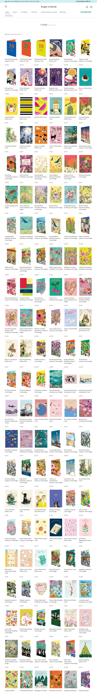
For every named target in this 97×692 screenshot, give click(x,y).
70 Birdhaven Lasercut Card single (85, 360)
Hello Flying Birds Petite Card (69, 630)
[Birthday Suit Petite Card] (56, 408)
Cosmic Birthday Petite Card (39, 89)
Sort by (7, 34)
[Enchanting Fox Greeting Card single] (41, 439)
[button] (91, 7)
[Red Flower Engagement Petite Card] (85, 527)
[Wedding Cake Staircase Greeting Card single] (85, 618)
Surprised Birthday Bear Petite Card (85, 329)
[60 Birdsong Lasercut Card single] (41, 256)
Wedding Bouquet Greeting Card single (70, 206)
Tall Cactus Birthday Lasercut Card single (70, 237)
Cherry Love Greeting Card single (55, 299)
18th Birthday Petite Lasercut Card (40, 60)
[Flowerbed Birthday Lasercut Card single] (56, 348)
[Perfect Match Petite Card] (56, 527)
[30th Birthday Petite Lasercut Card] (11, 48)
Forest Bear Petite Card (84, 480)
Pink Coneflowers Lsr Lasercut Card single (11, 299)
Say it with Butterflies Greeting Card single (11, 631)
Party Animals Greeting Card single (26, 176)
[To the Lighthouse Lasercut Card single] (56, 439)
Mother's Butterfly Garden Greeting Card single (84, 300)
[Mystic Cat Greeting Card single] (70, 135)
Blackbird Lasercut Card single (11, 601)
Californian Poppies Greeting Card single (85, 268)
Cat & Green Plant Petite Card (40, 570)
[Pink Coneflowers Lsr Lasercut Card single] (11, 287)
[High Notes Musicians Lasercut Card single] (26, 468)
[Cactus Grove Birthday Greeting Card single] (70, 164)
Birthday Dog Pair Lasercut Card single (26, 661)
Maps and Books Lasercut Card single (85, 237)
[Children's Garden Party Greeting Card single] (11, 649)
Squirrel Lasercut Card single (54, 570)
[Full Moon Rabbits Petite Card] (26, 135)
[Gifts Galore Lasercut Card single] (70, 439)
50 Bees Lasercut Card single (39, 630)
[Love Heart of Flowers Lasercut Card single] (41, 287)
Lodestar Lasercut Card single (69, 510)
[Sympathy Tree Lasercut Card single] (70, 468)
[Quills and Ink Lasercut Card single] (11, 256)
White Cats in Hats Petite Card (26, 570)
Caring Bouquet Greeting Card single (85, 601)
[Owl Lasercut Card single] (70, 558)
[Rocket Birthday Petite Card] (56, 48)
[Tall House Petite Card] (56, 106)
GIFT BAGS (34, 12)
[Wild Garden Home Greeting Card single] (56, 256)
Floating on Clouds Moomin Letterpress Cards (26, 421)
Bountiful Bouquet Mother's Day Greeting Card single (11, 330)
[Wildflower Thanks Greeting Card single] (70, 256)
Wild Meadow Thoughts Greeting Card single (40, 207)
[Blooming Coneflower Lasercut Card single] (11, 164)
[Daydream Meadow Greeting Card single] (70, 679)
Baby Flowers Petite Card (40, 539)
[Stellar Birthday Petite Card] (26, 77)
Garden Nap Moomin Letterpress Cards (70, 391)
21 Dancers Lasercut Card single (40, 391)
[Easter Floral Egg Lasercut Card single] (11, 527)
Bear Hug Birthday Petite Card (25, 360)
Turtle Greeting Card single (11, 206)
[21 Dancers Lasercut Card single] (41, 379)
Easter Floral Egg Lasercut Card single (11, 539)
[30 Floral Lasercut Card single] (26, 379)
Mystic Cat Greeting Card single (70, 147)
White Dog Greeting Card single (26, 630)
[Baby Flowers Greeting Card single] (56, 194)
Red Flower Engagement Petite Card (85, 540)
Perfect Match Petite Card (55, 539)
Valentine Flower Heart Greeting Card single (70, 300)
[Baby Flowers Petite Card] (41, 527)
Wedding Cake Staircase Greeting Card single (85, 631)
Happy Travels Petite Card (70, 329)
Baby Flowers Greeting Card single (55, 206)
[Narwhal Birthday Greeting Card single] (56, 379)
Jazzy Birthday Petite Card (9, 118)
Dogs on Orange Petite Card (39, 147)
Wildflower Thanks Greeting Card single (70, 268)
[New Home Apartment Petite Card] (11, 558)
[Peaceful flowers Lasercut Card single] (85, 439)
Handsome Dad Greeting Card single (26, 299)
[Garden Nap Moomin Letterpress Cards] (70, 379)
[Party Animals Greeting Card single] (26, 164)
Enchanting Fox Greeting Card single (41, 451)
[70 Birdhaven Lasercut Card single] (85, 348)
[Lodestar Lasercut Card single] (70, 498)
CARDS (7, 12)
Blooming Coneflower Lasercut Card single (11, 177)
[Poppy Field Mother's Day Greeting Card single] (26, 317)
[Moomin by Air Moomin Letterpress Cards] (11, 408)
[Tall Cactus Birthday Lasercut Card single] (70, 225)
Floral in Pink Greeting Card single (85, 420)
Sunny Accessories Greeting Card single (26, 451)
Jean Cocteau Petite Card (41, 420)
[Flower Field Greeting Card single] (56, 589)
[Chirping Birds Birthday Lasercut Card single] (11, 225)
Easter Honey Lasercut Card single (85, 510)
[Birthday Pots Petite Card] (56, 679)
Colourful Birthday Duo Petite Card (40, 510)
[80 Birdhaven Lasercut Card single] (70, 48)
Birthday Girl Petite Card (70, 601)
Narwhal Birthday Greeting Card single (55, 391)
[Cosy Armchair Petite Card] (11, 498)
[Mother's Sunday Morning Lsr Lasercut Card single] (41, 317)
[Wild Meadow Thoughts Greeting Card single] (41, 194)
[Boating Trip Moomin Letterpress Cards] (85, 379)
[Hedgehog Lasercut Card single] (85, 558)
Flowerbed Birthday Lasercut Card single (55, 360)
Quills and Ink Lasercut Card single (11, 268)
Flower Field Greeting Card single (56, 601)
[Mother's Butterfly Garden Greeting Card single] (85, 287)
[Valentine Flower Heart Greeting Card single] (70, 287)
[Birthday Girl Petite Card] (70, 589)
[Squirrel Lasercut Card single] (56, 558)
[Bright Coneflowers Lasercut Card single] (41, 468)
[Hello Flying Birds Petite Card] (70, 618)
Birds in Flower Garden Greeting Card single (84, 207)
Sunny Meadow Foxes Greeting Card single (26, 207)
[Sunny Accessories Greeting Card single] (26, 439)
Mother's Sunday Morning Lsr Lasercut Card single (41, 330)
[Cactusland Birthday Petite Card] (26, 679)
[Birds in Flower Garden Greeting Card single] (85, 194)
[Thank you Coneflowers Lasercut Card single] (56, 468)
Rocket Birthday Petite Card (54, 60)
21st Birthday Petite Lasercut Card (26, 60)
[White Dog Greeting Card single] (26, 618)
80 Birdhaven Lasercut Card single (70, 60)
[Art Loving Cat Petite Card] (70, 408)
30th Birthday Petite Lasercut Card (11, 60)
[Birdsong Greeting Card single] (85, 164)
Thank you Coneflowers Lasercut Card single (55, 480)
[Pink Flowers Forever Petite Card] (70, 527)
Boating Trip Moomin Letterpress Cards (85, 391)
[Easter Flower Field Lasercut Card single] (26, 527)
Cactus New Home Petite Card (70, 118)
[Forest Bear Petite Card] (85, 468)
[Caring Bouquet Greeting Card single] (85, 589)
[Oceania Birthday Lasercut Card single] (41, 225)
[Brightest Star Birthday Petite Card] (56, 77)
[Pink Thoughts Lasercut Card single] (56, 649)
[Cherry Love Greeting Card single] (56, 287)
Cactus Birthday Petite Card (84, 118)
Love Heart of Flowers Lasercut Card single (39, 300)
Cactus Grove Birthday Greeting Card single (69, 177)
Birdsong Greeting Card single (84, 176)
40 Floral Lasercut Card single (10, 391)
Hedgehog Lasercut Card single (85, 570)
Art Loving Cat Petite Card (70, 420)
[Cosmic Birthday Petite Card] (41, 77)
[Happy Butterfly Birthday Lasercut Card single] (70, 348)
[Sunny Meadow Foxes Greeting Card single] (26, 194)
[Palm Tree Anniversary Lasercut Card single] (70, 649)
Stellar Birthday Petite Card (24, 89)
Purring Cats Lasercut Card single (11, 89)
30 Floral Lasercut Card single (25, 391)
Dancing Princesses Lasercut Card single (85, 147)
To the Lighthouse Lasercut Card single (55, 451)
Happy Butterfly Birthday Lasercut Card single (69, 361)
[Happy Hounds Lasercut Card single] (85, 48)
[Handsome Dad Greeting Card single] (26, 287)
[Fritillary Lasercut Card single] (41, 348)
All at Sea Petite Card (25, 510)
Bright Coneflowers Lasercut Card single (41, 480)
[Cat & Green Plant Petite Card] (41, 558)
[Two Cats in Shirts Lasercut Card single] (41, 649)
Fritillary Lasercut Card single (39, 360)
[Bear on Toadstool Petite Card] (11, 348)
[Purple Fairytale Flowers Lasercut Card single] (85, 679)
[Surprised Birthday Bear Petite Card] (85, 317)
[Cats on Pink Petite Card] (56, 135)
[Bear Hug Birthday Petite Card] (26, 348)
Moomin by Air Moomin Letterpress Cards (11, 421)
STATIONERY (24, 12)
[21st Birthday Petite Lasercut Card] (26, 48)
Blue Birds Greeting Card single (11, 451)
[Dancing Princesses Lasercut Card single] (85, 135)
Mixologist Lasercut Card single (55, 630)
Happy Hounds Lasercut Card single (85, 60)
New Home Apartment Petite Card (10, 571)
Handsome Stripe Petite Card (25, 118)
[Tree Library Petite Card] (11, 135)
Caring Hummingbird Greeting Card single (26, 237)
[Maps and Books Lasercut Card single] (85, 225)
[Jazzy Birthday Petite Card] (11, 106)
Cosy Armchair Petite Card (9, 510)
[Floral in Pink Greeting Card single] (85, 408)
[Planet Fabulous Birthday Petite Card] (70, 77)
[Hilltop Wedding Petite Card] (85, 649)
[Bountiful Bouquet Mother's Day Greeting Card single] (11, 317)
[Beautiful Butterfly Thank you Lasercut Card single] (26, 256)
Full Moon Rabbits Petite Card (25, 147)
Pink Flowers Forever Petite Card (70, 539)
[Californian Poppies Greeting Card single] (85, 256)
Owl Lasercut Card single (70, 570)
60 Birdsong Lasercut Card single (41, 268)
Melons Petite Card (40, 117)
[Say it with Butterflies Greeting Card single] (11, 618)
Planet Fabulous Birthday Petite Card (70, 89)
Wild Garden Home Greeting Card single (55, 268)
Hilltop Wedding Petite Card (84, 661)
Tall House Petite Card (54, 118)
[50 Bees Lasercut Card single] (41, 618)
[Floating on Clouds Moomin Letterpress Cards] (26, 408)
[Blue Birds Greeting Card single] (11, 439)
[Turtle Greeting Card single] (11, 194)
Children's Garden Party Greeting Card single (11, 661)
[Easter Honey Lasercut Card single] (85, 498)
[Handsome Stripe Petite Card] (26, 106)
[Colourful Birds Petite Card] (11, 679)
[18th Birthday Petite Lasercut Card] (41, 48)
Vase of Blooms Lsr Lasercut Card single (55, 330)
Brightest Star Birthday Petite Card (55, 89)
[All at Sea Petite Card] (26, 498)
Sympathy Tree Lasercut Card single (70, 480)
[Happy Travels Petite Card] (70, 317)
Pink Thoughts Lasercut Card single (55, 661)
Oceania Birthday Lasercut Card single (41, 237)
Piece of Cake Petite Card (85, 89)
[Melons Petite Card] (41, 106)
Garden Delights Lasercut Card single (11, 480)
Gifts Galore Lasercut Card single (70, 451)
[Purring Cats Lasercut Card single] (11, 77)
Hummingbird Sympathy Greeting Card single (40, 177)
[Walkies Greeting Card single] (56, 498)
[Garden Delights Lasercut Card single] (11, 468)
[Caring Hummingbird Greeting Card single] (26, 225)
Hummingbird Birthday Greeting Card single (54, 177)
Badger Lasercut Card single (25, 601)
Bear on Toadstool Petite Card (11, 360)
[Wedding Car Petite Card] (41, 679)
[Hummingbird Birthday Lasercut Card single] (56, 225)
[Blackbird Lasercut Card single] (11, 589)
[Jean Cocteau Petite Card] (41, 408)
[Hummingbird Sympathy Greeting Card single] (41, 164)
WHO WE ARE (8, 16)
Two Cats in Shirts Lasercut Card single (41, 661)
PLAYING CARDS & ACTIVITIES (49, 12)
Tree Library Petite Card (10, 147)
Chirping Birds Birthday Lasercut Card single (10, 238)
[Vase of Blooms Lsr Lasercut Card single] (56, 317)
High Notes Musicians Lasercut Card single (26, 480)
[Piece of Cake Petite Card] (85, 77)
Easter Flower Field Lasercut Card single (26, 539)
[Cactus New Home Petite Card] (70, 106)
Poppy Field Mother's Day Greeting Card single (26, 330)
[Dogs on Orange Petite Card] (41, 135)
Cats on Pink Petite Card (55, 147)
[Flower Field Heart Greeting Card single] (41, 589)
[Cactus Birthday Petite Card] (85, 106)
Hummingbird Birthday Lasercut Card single (54, 238)
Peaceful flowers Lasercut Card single (85, 451)
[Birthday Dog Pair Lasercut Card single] (26, 649)
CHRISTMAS (62, 12)
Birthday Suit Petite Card (55, 420)
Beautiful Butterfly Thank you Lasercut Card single (26, 269)
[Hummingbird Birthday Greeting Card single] (56, 164)
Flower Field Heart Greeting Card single (41, 601)
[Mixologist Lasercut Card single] (56, 618)
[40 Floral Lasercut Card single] (11, 379)
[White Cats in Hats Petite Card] (26, 558)
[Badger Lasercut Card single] (26, 589)
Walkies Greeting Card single (54, 510)
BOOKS (15, 12)
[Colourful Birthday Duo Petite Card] (41, 498)
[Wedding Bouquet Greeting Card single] (70, 194)
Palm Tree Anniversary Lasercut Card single (70, 661)
